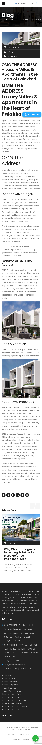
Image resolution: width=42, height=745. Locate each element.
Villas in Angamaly (9, 681)
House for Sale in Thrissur (12, 694)
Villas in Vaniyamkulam (11, 691)
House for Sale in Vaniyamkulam (16, 706)
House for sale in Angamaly (13, 697)
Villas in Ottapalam (10, 684)
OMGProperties (12, 52)
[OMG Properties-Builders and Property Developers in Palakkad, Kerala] (21, 3)
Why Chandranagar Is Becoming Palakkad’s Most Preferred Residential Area (19, 554)
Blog (13, 20)
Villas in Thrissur (8, 678)
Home (5, 20)
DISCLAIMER (11, 735)
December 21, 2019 (13, 47)
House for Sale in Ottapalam (14, 700)
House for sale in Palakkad (13, 703)
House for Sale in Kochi (11, 709)
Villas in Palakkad (9, 688)
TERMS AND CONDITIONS (21, 740)
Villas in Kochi (7, 675)
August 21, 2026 (11, 543)
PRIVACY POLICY (25, 735)
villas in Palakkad (26, 123)
